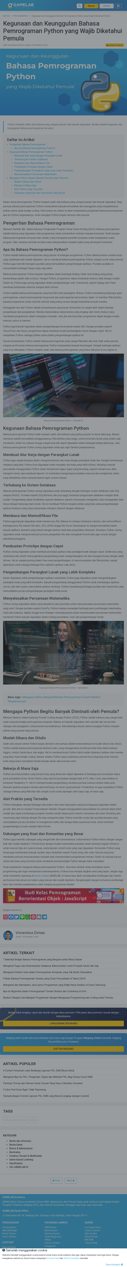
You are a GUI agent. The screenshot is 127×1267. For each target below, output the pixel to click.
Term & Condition (71, 1258)
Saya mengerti (113, 1264)
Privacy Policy (52, 1258)
